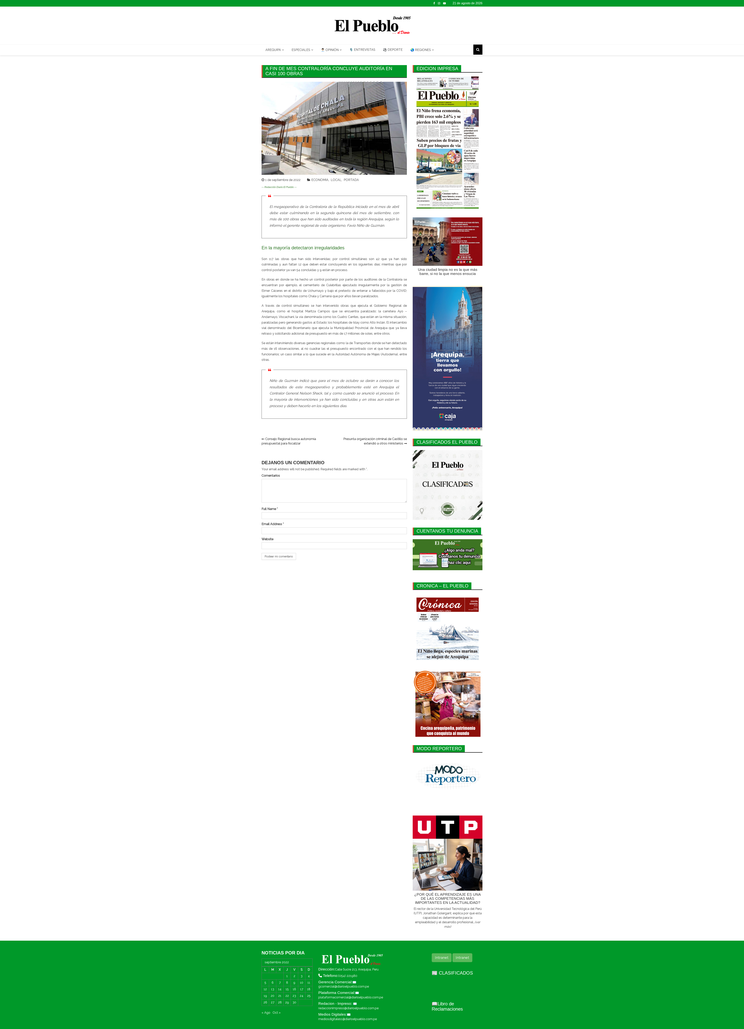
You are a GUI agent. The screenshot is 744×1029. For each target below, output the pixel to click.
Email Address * (273, 524)
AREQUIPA (273, 50)
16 (294, 989)
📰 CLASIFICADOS (452, 973)
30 (294, 1002)
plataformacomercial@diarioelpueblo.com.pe (350, 997)
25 (309, 996)
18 (308, 989)
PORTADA (351, 180)
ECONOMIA (319, 180)
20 (272, 996)
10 (301, 982)
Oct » (277, 1012)
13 (272, 989)
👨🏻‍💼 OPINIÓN (330, 50)
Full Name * (270, 509)
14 (280, 989)
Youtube (444, 3)
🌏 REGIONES (420, 50)
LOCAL (336, 180)
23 (294, 996)
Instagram (439, 3)
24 (301, 996)
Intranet (441, 958)
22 (287, 996)
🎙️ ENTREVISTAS (362, 50)
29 (287, 1002)
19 (265, 996)
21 (279, 996)
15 (287, 989)
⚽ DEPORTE (393, 50)
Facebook (434, 3)
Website (267, 539)
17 (301, 989)
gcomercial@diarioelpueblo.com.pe (343, 986)
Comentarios (271, 475)
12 (265, 989)
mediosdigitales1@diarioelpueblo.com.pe (347, 1019)
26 (265, 1002)
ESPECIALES (301, 50)
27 (272, 1002)
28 (280, 1002)
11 (308, 982)
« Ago (266, 1012)
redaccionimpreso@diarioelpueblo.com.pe (348, 1008)
